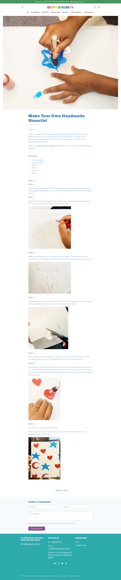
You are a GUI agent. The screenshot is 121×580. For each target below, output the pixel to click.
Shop (77, 542)
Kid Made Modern (30, 576)
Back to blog (61, 490)
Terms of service (74, 575)
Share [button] (32, 129)
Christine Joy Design (46, 146)
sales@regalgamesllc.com (59, 548)
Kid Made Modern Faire (30, 544)
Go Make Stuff (81, 545)
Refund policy (54, 575)
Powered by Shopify (42, 576)
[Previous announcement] (21, 1)
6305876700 (57, 542)
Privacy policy (64, 575)
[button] (23, 7)
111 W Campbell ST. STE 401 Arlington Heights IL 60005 (60, 555)
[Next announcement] (100, 1)
